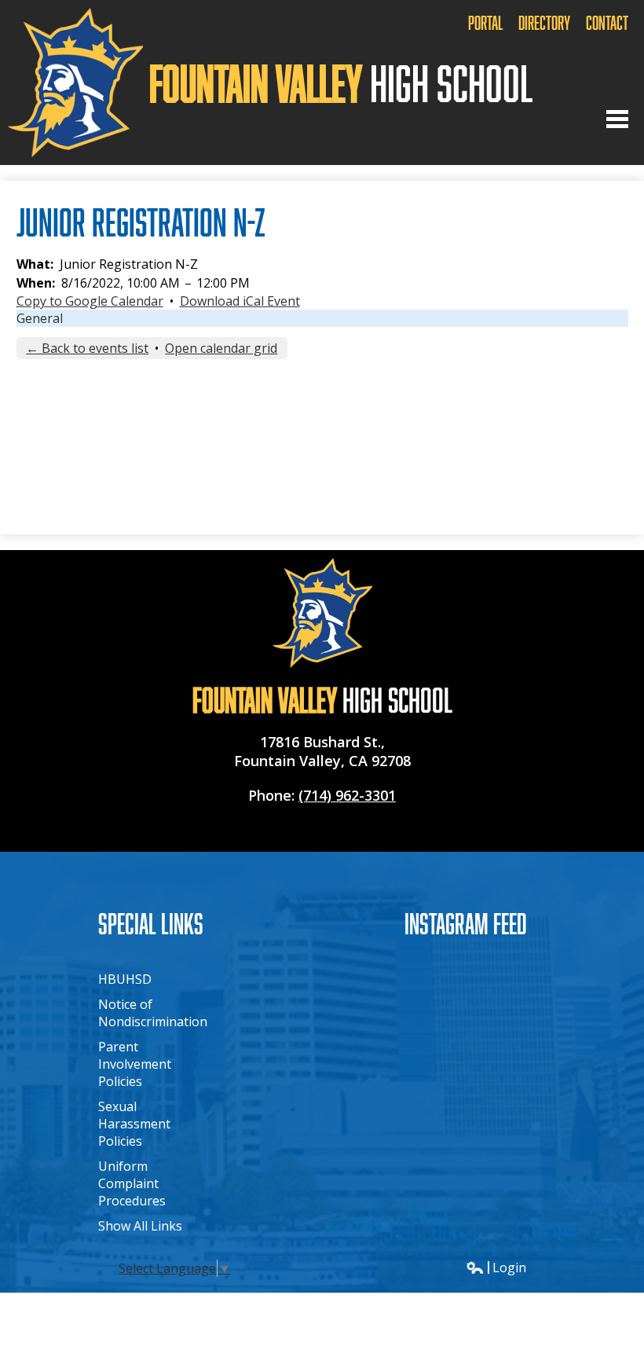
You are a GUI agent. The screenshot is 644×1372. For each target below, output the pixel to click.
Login (496, 1267)
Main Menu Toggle (617, 119)
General (39, 318)
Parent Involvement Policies (134, 1064)
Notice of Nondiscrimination (152, 1013)
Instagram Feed (465, 923)
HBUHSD (125, 979)
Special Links (150, 923)
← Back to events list (87, 348)
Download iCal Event (240, 301)
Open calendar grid (221, 348)
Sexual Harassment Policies (134, 1124)
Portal (485, 22)
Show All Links (140, 1225)
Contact (607, 22)
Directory (544, 22)
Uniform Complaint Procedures (132, 1183)
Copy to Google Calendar (89, 301)
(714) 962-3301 (347, 795)
